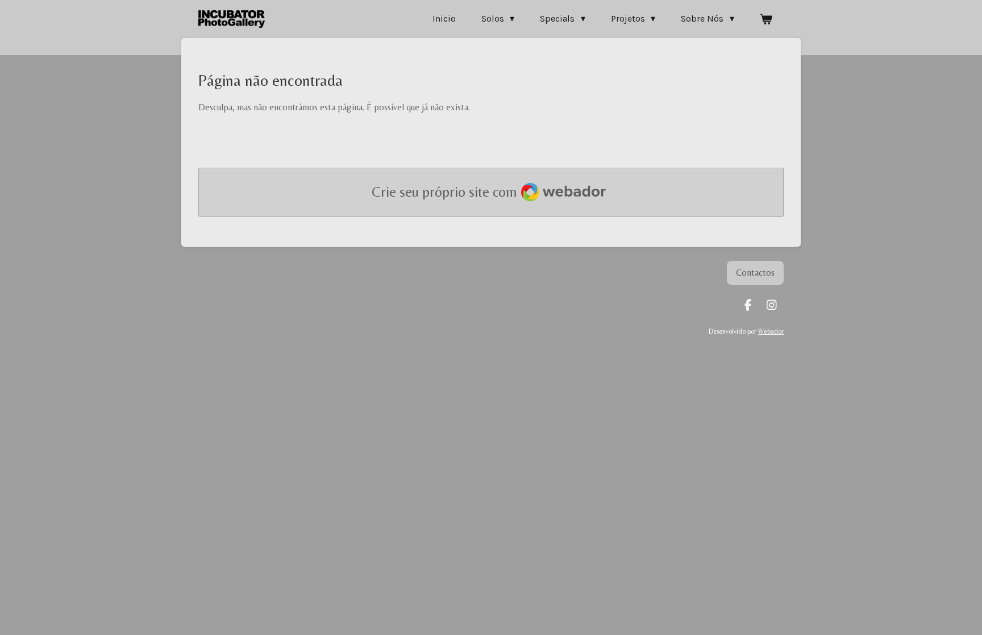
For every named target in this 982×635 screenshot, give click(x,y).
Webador (771, 331)
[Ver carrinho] (766, 19)
